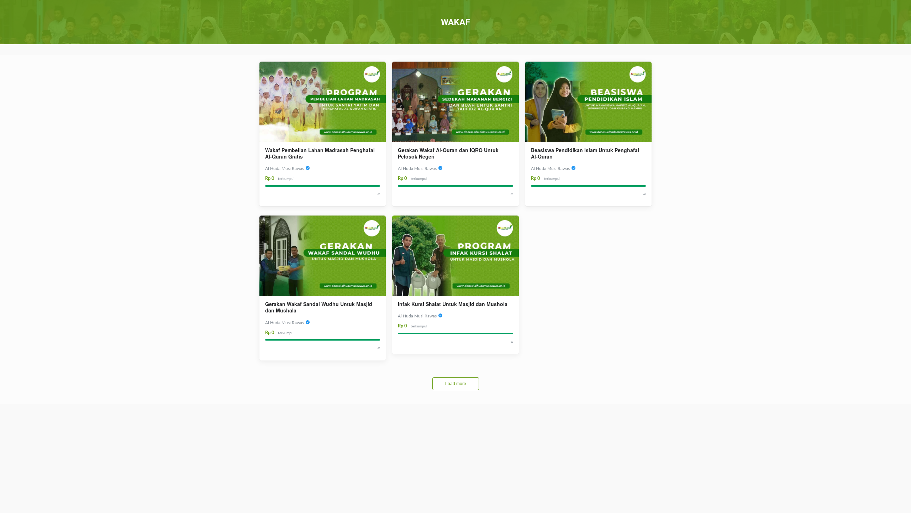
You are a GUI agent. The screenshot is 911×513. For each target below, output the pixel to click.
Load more (455, 383)
